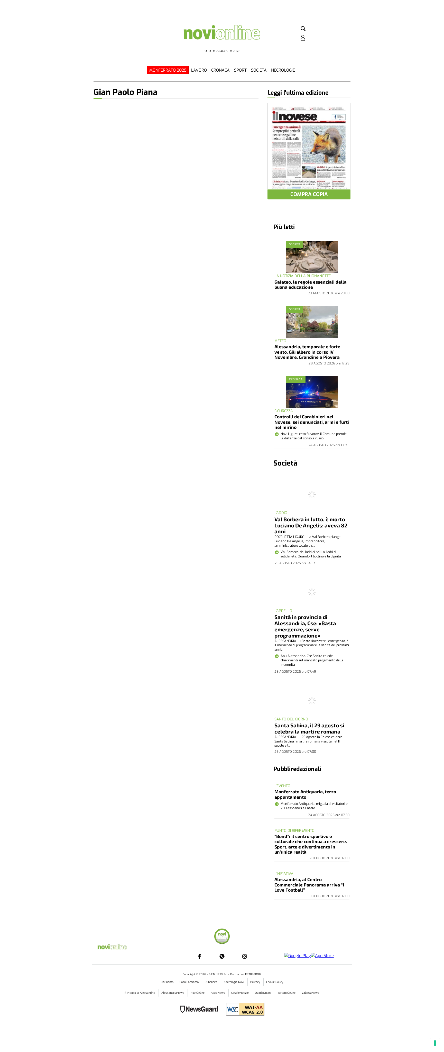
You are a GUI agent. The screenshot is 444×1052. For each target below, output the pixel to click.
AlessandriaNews (173, 993)
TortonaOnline (287, 993)
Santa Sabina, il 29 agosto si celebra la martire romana (309, 728)
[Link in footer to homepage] (222, 937)
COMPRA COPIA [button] (309, 194)
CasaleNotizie (240, 993)
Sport (240, 70)
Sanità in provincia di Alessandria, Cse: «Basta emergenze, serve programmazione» (305, 626)
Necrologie (283, 70)
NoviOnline (197, 993)
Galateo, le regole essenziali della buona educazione (310, 284)
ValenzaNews (310, 993)
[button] (303, 29)
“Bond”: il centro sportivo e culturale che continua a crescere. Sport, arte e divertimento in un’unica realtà (310, 844)
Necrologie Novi (234, 982)
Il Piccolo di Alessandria (140, 993)
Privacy (255, 982)
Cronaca (220, 70)
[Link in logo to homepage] (222, 36)
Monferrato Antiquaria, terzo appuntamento (305, 794)
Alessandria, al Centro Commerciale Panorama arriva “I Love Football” (309, 884)
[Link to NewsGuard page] (201, 1009)
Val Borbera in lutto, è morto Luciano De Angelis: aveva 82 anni (310, 525)
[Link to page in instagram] (244, 956)
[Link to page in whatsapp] (222, 956)
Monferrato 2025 (168, 70)
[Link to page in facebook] (199, 956)
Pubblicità (211, 982)
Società (259, 70)
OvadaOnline (263, 993)
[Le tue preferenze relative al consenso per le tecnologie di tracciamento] (435, 1043)
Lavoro (199, 70)
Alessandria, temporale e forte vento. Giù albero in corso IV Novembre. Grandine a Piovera (307, 352)
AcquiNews (218, 993)
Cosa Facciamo (189, 982)
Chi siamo (167, 982)
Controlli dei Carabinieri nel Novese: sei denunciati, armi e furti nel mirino (311, 422)
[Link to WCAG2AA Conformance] (243, 1010)
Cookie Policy (274, 982)
